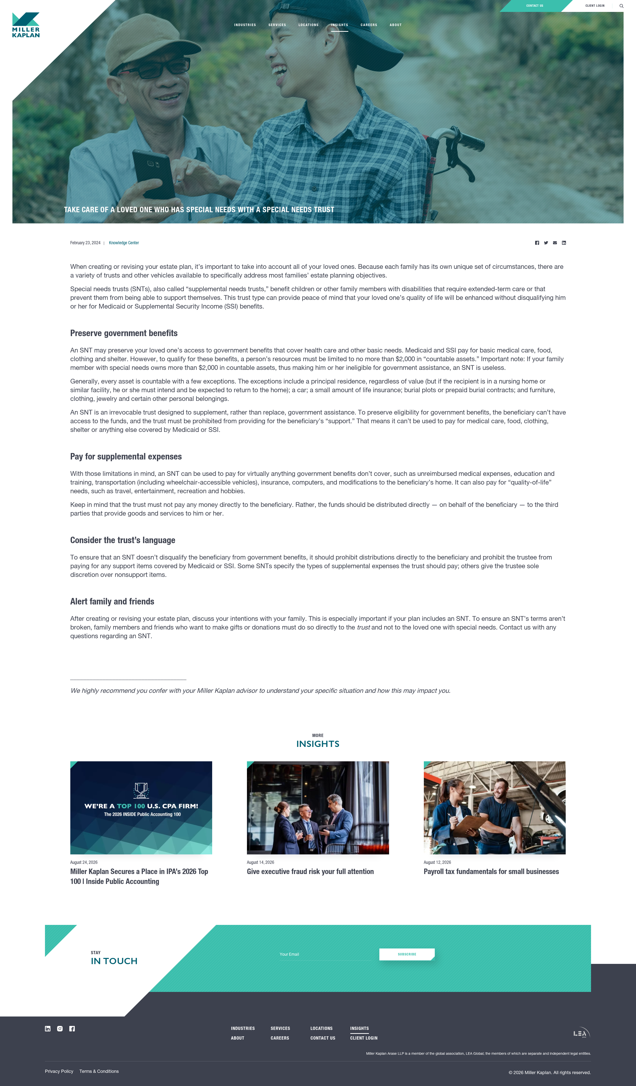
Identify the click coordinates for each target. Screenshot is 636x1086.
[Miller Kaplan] (26, 24)
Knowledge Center (124, 243)
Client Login (595, 5)
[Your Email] (326, 955)
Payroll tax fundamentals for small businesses (491, 872)
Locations (309, 25)
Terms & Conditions (99, 1072)
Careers (369, 25)
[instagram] (60, 1028)
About (396, 25)
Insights (339, 25)
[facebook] (72, 1028)
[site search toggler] (622, 6)
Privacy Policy (59, 1072)
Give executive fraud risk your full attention (310, 872)
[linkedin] (47, 1028)
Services (277, 25)
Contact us (534, 5)
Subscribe (407, 954)
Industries (245, 25)
